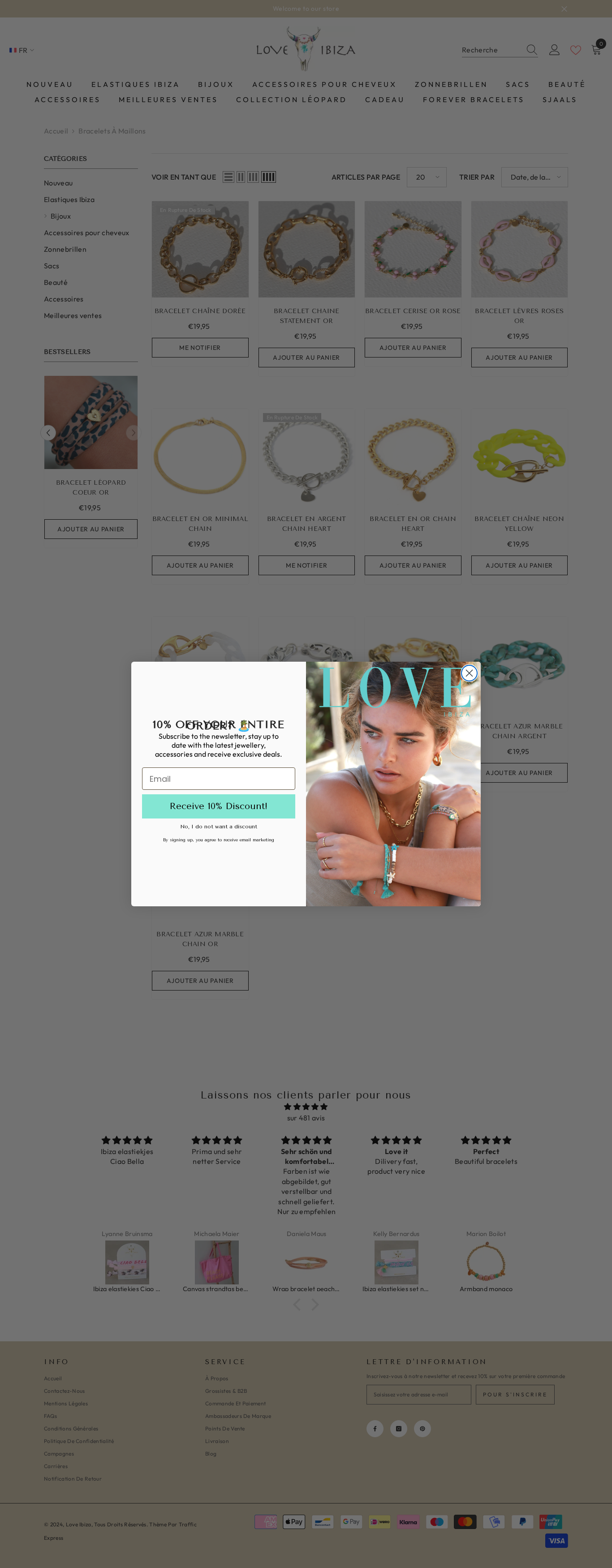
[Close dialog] (469, 673)
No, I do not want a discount (218, 826)
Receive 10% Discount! (218, 806)
